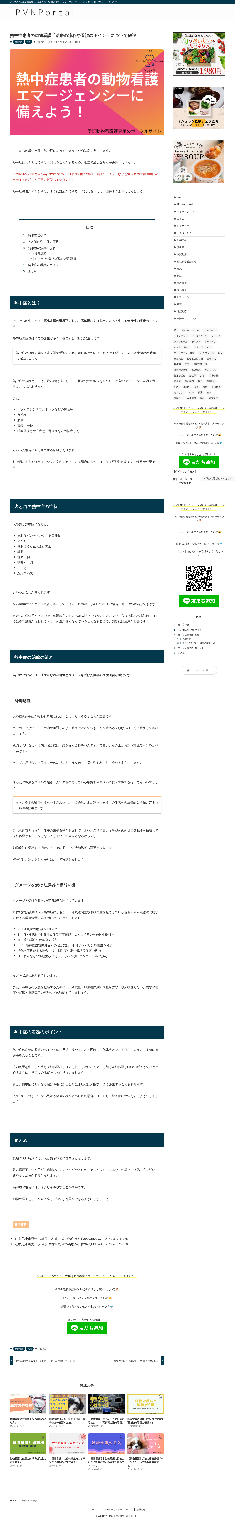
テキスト (196, 341)
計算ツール (183, 297)
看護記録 (211, 381)
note (179, 197)
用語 (179, 275)
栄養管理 (213, 375)
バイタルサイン (182, 347)
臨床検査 (182, 290)
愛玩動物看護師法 (186, 261)
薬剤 (196, 386)
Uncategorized (185, 204)
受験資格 (211, 358)
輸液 (200, 392)
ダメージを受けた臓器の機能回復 (55, 258)
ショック (215, 335)
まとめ (32, 271)
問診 (187, 364)
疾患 (200, 381)
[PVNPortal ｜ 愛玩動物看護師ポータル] (44, 13)
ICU (176, 330)
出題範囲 (178, 358)
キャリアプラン (185, 211)
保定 (220, 352)
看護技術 (182, 282)
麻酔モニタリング (186, 318)
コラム (180, 218)
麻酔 (202, 398)
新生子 (192, 375)
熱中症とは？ (37, 235)
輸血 (209, 392)
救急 (28, 41)
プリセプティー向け (184, 352)
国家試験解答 (181, 369)
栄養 (202, 375)
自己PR (186, 386)
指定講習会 (179, 375)
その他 (185, 330)
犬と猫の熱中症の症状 (43, 241)
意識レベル (210, 369)
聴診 (176, 386)
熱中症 (41, 41)
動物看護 (18, 41)
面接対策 (191, 398)
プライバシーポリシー (111, 1509)
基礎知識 (196, 369)
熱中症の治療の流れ (42, 248)
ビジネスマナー (185, 225)
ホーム (93, 1509)
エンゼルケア (210, 330)
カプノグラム (181, 335)
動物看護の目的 (195, 358)
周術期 (177, 364)
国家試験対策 (200, 364)
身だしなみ (179, 392)
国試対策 (182, 254)
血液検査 (216, 386)
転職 (179, 304)
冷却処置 (40, 253)
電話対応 (182, 311)
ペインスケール (206, 352)
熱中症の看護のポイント (45, 264)
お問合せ (140, 1509)
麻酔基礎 (213, 398)
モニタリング (184, 232)
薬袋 (205, 386)
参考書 (180, 247)
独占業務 (189, 381)
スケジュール (181, 341)
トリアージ (210, 341)
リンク (129, 1509)
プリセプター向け (203, 347)
